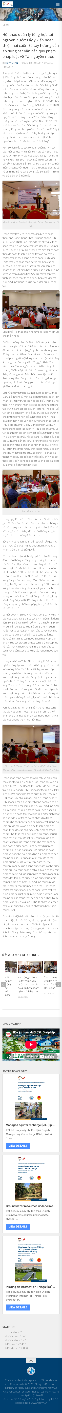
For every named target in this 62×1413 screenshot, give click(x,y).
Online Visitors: (11, 1332)
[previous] (3, 984)
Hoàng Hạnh (12, 62)
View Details (18, 1145)
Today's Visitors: (11, 1340)
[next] (58, 984)
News (5, 24)
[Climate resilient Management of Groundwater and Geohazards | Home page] (9, 4)
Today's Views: (11, 1336)
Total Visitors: (10, 1348)
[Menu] (58, 4)
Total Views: (9, 1344)
